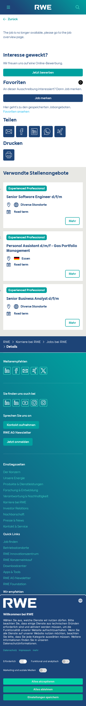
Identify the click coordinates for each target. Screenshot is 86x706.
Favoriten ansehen (16, 111)
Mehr (72, 221)
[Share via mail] (25, 371)
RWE (6, 342)
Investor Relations (15, 508)
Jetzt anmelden (18, 442)
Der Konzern (11, 472)
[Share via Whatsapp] (47, 131)
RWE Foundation (14, 584)
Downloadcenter (15, 566)
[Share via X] (43, 371)
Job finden (10, 542)
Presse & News (13, 520)
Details (11, 347)
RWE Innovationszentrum (21, 554)
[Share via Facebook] (21, 131)
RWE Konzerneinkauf (17, 560)
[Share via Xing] (60, 131)
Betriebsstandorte (16, 548)
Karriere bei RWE (28, 342)
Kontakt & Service (15, 526)
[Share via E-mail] (8, 131)
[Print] (8, 155)
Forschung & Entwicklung (20, 490)
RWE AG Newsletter (17, 578)
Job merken (43, 98)
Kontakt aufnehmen (21, 425)
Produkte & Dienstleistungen (23, 484)
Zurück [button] (13, 19)
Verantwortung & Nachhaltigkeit (25, 496)
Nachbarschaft (13, 514)
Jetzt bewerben (43, 72)
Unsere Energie (14, 478)
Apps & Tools (11, 572)
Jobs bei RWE (56, 342)
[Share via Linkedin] (34, 131)
